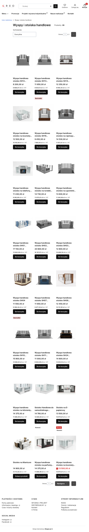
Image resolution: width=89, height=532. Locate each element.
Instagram (6, 520)
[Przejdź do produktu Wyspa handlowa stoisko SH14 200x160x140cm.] (66, 58)
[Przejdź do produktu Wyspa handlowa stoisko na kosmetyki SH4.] (66, 443)
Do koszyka (19, 92)
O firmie (34, 510)
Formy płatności (8, 503)
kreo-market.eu (7, 20)
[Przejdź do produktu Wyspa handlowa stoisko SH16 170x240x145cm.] (44, 113)
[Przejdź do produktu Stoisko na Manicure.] (23, 443)
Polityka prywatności (69, 510)
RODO (63, 503)
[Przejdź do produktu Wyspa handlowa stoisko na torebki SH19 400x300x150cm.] (44, 168)
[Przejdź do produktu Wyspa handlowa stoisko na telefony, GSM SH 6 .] (23, 168)
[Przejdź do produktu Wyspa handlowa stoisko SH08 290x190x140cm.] (66, 278)
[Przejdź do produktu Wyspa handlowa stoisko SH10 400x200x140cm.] (23, 333)
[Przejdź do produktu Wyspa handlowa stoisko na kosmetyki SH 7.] (23, 113)
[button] (55, 6)
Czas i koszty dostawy (10, 507)
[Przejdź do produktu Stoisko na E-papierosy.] (66, 388)
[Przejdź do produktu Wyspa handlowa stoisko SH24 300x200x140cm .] (66, 333)
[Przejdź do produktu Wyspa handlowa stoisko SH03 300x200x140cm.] (66, 223)
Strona (60, 34)
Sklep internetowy (42, 529)
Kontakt (34, 507)
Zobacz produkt (21, 476)
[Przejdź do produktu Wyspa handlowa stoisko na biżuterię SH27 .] (23, 388)
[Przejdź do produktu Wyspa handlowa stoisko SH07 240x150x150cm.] (44, 278)
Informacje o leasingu (10, 505)
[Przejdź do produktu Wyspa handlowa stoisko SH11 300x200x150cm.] (44, 333)
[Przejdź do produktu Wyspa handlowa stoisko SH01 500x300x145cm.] (23, 223)
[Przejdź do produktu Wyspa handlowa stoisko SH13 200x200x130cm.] (44, 58)
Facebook (6, 522)
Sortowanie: (17, 30)
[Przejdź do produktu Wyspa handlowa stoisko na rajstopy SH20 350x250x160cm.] (66, 113)
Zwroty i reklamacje (68, 505)
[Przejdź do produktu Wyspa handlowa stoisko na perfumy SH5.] (44, 443)
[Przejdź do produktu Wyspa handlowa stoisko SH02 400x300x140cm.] (44, 223)
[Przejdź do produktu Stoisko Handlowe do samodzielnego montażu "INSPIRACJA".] (44, 388)
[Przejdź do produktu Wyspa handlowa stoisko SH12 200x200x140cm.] (23, 58)
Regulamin (65, 507)
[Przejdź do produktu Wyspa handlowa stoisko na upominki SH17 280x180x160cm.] (66, 168)
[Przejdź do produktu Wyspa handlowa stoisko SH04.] (23, 278)
